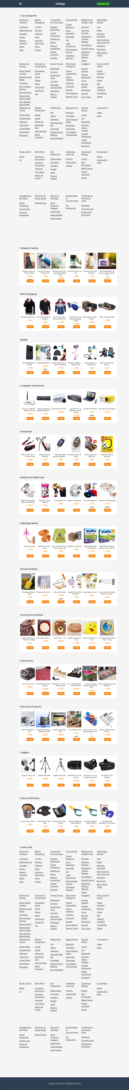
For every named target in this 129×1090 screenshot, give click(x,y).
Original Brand (25, 119)
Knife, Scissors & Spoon (25, 88)
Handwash (85, 206)
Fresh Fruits (39, 87)
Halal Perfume (40, 203)
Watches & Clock (24, 109)
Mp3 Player (85, 90)
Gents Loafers (56, 219)
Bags (21, 50)
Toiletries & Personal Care (87, 198)
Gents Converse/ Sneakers (54, 205)
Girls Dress (101, 46)
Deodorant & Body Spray (86, 213)
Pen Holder (54, 129)
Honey (37, 84)
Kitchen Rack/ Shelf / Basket (25, 97)
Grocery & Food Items (40, 65)
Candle (99, 97)
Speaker (69, 90)
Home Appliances (70, 32)
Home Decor (56, 64)
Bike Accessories (86, 163)
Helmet (84, 159)
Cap (83, 119)
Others (84, 61)
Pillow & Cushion (53, 95)
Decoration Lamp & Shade (56, 86)
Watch (21, 47)
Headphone (55, 39)
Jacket (37, 119)
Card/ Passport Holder (72, 121)
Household (71, 20)
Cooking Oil (39, 91)
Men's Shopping (39, 21)
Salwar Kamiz (55, 159)
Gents (99, 116)
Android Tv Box (72, 97)
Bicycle (84, 178)
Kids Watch (23, 135)
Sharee (22, 37)
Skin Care (85, 27)
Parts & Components (71, 72)
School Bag (70, 126)
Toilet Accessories (71, 45)
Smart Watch (24, 115)
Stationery (55, 108)
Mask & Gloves (87, 169)
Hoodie (37, 115)
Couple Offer (71, 162)
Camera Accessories (86, 76)
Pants (37, 47)
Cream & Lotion (87, 209)
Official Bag (70, 129)
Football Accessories (86, 135)
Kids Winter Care (39, 126)
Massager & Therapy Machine (86, 39)
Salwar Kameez (25, 31)
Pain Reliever (86, 45)
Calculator (54, 120)
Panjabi (53, 169)
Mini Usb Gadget (84, 85)
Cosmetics (23, 27)
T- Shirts (38, 27)
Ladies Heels (55, 212)
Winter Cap (39, 122)
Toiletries (38, 34)
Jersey (84, 115)
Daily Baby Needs (102, 21)
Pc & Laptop (39, 172)
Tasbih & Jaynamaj (101, 88)
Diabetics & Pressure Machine (85, 54)
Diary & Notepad (56, 138)
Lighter (99, 81)
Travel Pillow (102, 93)
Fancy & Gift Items (103, 65)
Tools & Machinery (70, 26)
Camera (84, 94)
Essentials (70, 37)
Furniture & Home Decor (40, 158)
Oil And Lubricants (85, 173)
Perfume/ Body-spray (39, 42)
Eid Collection (55, 153)
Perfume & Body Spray (40, 197)
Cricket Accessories (86, 141)
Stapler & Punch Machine (56, 133)
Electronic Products (71, 65)
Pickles (37, 81)
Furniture (54, 72)
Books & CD (25, 152)
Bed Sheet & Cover (55, 77)
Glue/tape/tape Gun (56, 124)
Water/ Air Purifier (39, 177)
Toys (99, 27)
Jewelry (69, 166)
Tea (36, 94)
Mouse (53, 43)
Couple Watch (24, 129)
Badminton (85, 122)
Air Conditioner (72, 93)
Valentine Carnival (70, 153)
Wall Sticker (55, 69)
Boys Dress (101, 49)
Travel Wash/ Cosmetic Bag (71, 133)
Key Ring (100, 77)
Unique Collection (70, 78)
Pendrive (53, 58)
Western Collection (23, 42)
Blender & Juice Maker (25, 78)
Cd (20, 160)
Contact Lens (24, 209)
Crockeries (23, 83)
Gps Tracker (86, 97)
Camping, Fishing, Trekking (85, 128)
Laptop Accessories (55, 34)
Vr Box (84, 81)
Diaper (99, 31)
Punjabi (38, 50)
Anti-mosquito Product (71, 51)
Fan (67, 40)
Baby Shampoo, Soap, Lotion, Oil (103, 41)
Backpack (70, 113)
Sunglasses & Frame (25, 197)
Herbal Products (87, 49)
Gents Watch (24, 132)
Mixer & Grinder (25, 93)
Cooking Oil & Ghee (102, 161)
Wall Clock (23, 122)
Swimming (85, 146)
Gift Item (69, 159)
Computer (70, 87)
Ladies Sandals (56, 215)
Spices (37, 77)
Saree (52, 173)
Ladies (99, 113)
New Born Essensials (101, 35)
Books (21, 157)
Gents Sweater (41, 131)
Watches (38, 31)
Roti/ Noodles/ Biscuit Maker (25, 103)
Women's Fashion (24, 21)
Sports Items (84, 109)
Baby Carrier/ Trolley (102, 54)
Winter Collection (40, 109)
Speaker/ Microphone (55, 28)
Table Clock (23, 125)
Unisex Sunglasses (24, 204)
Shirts (37, 37)
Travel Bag (70, 116)
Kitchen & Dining (24, 65)
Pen (52, 113)
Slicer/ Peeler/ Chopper (25, 72)
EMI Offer (39, 152)
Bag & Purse (72, 108)
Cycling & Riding (86, 153)
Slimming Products (85, 32)
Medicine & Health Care (87, 21)
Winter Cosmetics (39, 136)
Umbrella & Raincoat (70, 57)
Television (70, 83)
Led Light (54, 82)
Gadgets (85, 64)
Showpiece (54, 91)
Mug (98, 84)
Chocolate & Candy (39, 72)
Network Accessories (55, 47)
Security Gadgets (84, 70)
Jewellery (23, 34)
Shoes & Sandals (53, 177)
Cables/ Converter (54, 53)
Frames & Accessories (24, 214)
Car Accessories (71, 207)
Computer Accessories (56, 21)
